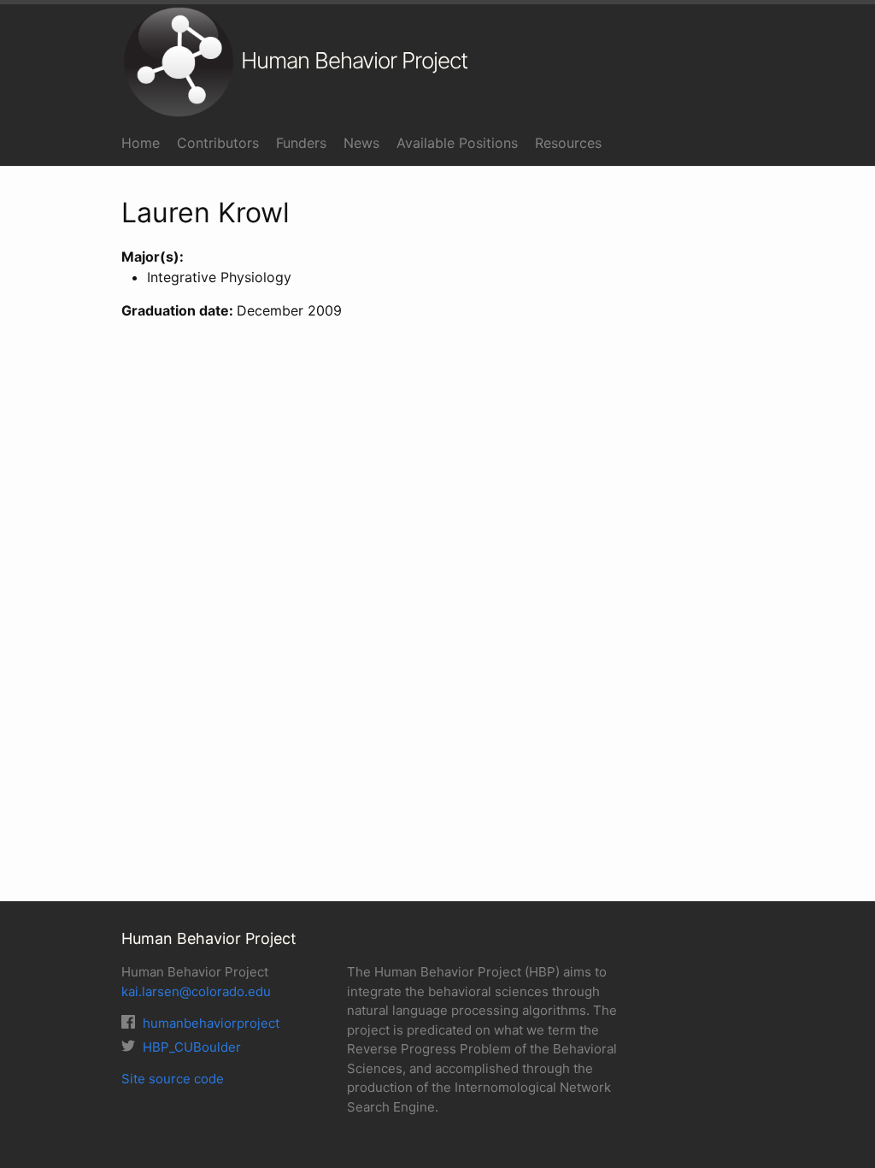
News (361, 142)
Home (140, 142)
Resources (568, 142)
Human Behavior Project (351, 60)
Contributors (218, 142)
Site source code (172, 1079)
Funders (301, 142)
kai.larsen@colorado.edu (196, 991)
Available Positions (457, 142)
